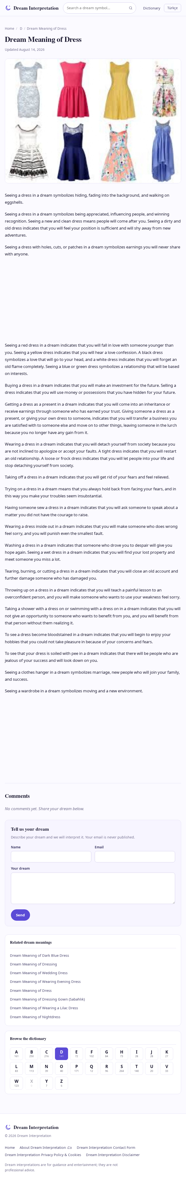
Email (99, 847)
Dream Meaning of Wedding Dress (39, 972)
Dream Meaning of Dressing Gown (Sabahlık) (47, 999)
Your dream (20, 868)
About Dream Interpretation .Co (46, 1147)
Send (20, 914)
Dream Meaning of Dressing (33, 964)
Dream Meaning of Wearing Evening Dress (45, 981)
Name (16, 847)
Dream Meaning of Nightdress (35, 1016)
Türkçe (172, 8)
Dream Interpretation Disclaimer (113, 1154)
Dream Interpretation (36, 7)
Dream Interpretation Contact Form (106, 1147)
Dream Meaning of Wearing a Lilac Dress (44, 1007)
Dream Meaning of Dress (31, 990)
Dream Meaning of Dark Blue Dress (39, 955)
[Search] (130, 7)
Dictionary (151, 8)
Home (9, 28)
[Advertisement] (93, 299)
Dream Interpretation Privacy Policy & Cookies (43, 1154)
